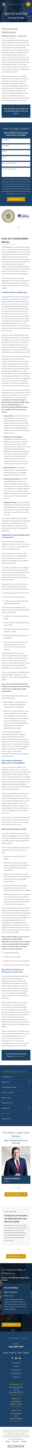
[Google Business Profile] (16, 1358)
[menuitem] (16, 1076)
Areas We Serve (16, 1373)
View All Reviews (14, 1256)
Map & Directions (16, 1394)
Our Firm (16, 1366)
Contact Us (16, 1377)
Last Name (5, 146)
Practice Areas (16, 1370)
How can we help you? (9, 169)
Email (4, 157)
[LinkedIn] (20, 1358)
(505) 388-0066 (16, 1346)
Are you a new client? (9, 163)
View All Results (10, 1325)
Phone (4, 151)
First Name (5, 140)
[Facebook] (12, 1358)
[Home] (16, 4)
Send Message (14, 199)
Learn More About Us (14, 1194)
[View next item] (18, 227)
